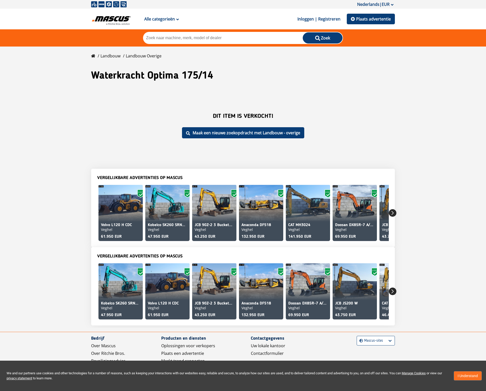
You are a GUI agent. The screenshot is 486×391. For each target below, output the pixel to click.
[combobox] (360, 341)
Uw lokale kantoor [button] (268, 346)
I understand (468, 376)
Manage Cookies (414, 373)
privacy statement (19, 378)
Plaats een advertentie (182, 353)
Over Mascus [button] (103, 346)
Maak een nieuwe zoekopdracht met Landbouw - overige (246, 133)
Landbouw (110, 56)
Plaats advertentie (373, 19)
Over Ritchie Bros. (108, 353)
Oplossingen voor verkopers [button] (188, 346)
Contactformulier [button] (267, 353)
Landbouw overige (143, 56)
